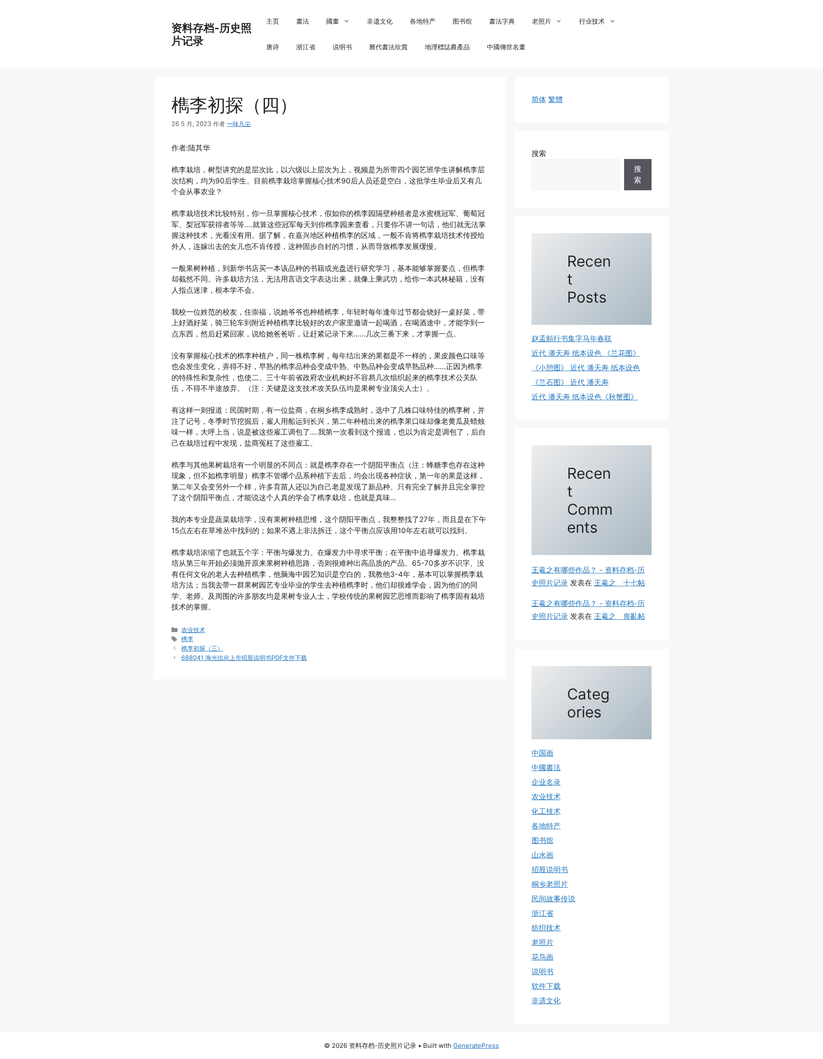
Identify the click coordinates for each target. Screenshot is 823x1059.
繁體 (555, 99)
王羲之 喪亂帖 (619, 616)
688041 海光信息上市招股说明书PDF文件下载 (244, 657)
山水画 (542, 855)
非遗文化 (380, 21)
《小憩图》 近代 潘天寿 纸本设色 (586, 367)
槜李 (187, 638)
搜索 (539, 153)
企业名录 (546, 782)
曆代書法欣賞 (388, 47)
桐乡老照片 (550, 884)
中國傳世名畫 (506, 47)
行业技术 (592, 21)
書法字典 (502, 21)
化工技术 (546, 811)
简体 (539, 99)
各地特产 (423, 21)
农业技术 (193, 629)
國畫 (332, 21)
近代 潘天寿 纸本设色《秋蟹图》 (585, 397)
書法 (302, 21)
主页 (272, 21)
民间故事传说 (553, 898)
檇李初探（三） (202, 648)
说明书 (342, 47)
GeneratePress (476, 1045)
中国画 (542, 753)
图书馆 (462, 21)
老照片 (541, 21)
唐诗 (272, 47)
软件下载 (546, 986)
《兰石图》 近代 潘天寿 (570, 382)
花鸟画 (542, 957)
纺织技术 (546, 928)
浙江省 (305, 47)
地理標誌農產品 (447, 47)
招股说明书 (550, 869)
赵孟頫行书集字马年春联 (572, 338)
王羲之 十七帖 (619, 583)
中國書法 (546, 767)
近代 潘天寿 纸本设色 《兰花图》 (586, 353)
